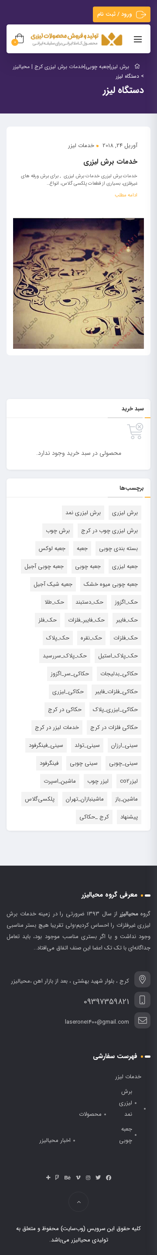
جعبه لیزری (125, 566)
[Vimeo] (78, 1177)
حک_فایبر (127, 620)
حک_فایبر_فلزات (86, 620)
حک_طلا (54, 602)
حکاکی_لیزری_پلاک (115, 709)
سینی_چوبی (123, 763)
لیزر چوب (98, 781)
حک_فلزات (125, 638)
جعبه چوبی (88, 566)
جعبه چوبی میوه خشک (111, 584)
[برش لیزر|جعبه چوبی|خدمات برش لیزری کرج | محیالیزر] (77, 39)
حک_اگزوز (126, 602)
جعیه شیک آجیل (53, 584)
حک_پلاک (57, 638)
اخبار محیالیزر (55, 1140)
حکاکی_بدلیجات (119, 673)
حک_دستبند (89, 602)
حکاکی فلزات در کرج (114, 727)
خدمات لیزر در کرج (57, 727)
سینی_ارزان (124, 745)
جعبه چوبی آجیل (44, 566)
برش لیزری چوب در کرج (109, 530)
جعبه (82, 548)
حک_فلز (47, 620)
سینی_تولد (87, 745)
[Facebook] (108, 1177)
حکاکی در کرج (65, 709)
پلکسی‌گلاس (40, 799)
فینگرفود (49, 763)
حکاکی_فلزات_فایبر (116, 691)
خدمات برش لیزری (110, 161)
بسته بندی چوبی (118, 548)
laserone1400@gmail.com (97, 1022)
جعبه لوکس (52, 548)
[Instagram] (88, 1177)
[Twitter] (98, 1177)
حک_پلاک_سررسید (65, 655)
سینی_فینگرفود (46, 745)
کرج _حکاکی (94, 817)
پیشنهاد (129, 817)
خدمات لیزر (81, 145)
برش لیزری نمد (83, 512)
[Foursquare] (57, 1177)
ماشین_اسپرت (60, 781)
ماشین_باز (126, 799)
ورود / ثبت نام (114, 14)
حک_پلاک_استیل (118, 655)
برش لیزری (125, 512)
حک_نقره (91, 638)
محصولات (90, 1114)
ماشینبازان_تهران (85, 799)
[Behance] (67, 1177)
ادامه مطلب (126, 195)
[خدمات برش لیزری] (78, 283)
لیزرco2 (129, 781)
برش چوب (58, 530)
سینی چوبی (84, 763)
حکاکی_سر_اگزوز (70, 673)
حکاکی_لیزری (68, 691)
